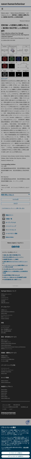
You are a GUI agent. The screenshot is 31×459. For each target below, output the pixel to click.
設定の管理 (25, 447)
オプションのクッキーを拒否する (15, 456)
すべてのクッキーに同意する (15, 453)
